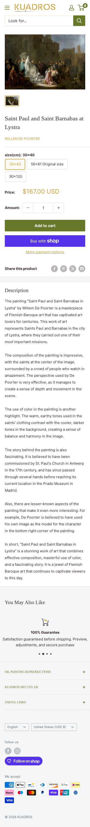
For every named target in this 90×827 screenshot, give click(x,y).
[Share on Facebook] (54, 268)
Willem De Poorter (22, 139)
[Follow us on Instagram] (17, 751)
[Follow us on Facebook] (8, 751)
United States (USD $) (50, 727)
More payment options (45, 252)
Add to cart (45, 225)
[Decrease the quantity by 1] (28, 208)
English (12, 727)
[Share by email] (81, 268)
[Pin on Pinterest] (63, 268)
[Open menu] (7, 8)
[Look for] (79, 20)
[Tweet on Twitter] (72, 268)
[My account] (71, 7)
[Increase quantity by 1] (59, 208)
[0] (81, 8)
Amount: (12, 207)
